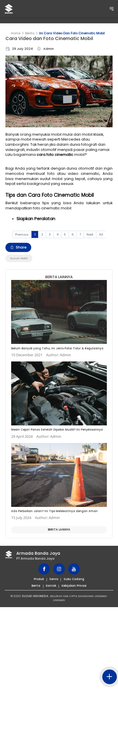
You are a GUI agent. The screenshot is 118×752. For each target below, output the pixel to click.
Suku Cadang (74, 579)
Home (15, 33)
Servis (53, 579)
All (101, 234)
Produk (39, 579)
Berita (29, 33)
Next (89, 234)
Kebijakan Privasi (74, 586)
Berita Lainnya (59, 529)
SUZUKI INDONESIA (35, 596)
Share (21, 247)
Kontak (51, 586)
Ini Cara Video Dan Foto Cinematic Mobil (72, 33)
